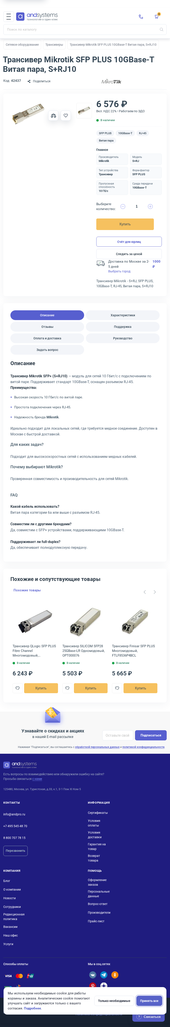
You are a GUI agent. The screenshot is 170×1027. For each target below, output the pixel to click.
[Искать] (161, 29)
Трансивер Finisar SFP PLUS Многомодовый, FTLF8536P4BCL (133, 650)
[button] (8, 16)
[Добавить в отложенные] (66, 115)
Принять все (149, 1001)
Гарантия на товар (97, 846)
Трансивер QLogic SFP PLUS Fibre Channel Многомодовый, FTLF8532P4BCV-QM (34, 651)
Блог (6, 881)
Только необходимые (114, 1001)
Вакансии (10, 927)
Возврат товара (94, 858)
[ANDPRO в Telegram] (104, 975)
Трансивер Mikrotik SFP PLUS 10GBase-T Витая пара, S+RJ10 (113, 44)
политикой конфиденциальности (143, 747)
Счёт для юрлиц (129, 242)
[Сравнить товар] (53, 115)
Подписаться (151, 735)
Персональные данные (99, 894)
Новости (9, 898)
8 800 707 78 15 (14, 838)
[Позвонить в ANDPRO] (141, 16)
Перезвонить (15, 850)
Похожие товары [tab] (27, 590)
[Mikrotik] (111, 81)
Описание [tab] (47, 315)
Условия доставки (95, 835)
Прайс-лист (96, 921)
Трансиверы (54, 44)
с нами (37, 779)
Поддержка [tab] (122, 327)
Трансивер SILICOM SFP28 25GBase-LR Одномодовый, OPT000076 (83, 650)
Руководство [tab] (122, 338)
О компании (12, 889)
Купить (125, 224)
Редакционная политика (14, 917)
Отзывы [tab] (47, 327)
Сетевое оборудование (22, 44)
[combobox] (85, 29)
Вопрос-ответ (98, 904)
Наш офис (10, 935)
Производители (99, 912)
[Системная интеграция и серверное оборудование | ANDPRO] (74, 17)
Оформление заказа (97, 882)
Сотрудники (12, 907)
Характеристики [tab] (123, 315)
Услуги (8, 944)
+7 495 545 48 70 (15, 826)
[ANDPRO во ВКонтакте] (93, 975)
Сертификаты (98, 813)
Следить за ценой (129, 254)
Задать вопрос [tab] (47, 350)
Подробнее (32, 1008)
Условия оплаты (94, 823)
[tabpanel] (85, 457)
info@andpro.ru (14, 814)
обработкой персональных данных (97, 747)
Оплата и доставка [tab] (47, 338)
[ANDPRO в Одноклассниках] (115, 975)
